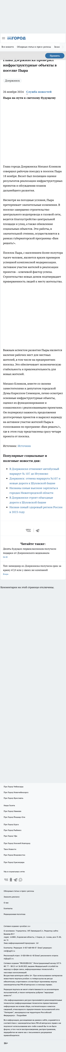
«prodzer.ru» (24, 926)
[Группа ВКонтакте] (6, 880)
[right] (63, 47)
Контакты (8, 908)
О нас (6, 902)
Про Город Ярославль (13, 798)
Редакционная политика (14, 914)
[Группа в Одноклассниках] (10, 880)
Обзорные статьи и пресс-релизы (34, 46)
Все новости (8, 46)
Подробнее (22, 1015)
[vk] (28, 530)
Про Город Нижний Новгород (17, 843)
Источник (24, 446)
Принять (55, 55)
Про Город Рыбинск (12, 830)
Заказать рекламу (12, 897)
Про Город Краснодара (14, 862)
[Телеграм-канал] (15, 880)
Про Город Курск (11, 824)
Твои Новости (10, 849)
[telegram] (38, 530)
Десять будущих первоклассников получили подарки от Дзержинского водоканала (29, 552)
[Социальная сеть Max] (20, 880)
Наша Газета (9, 805)
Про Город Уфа (10, 836)
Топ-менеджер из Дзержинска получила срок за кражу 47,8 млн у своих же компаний (32, 569)
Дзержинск (12, 80)
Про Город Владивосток (14, 855)
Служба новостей (39, 92)
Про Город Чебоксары (13, 786)
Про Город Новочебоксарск (16, 792)
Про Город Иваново (12, 811)
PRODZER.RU (26, 963)
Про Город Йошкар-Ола (14, 817)
